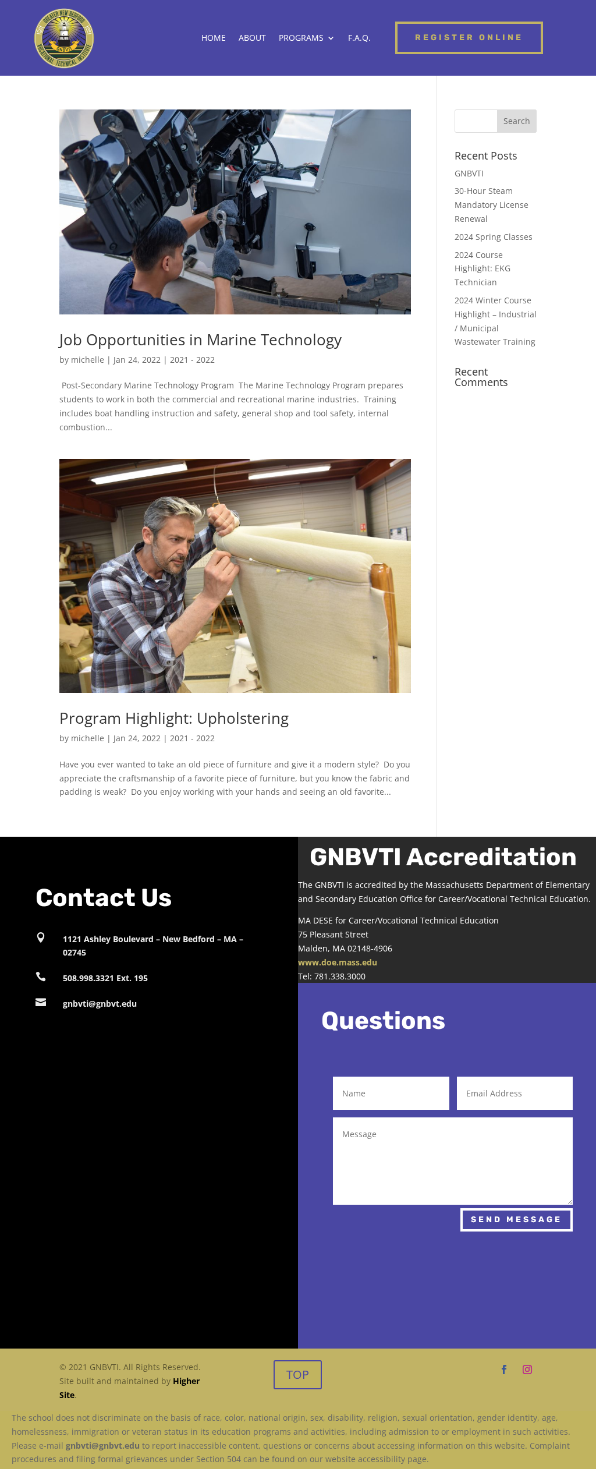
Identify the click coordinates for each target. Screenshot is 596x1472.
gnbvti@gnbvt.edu (100, 1003)
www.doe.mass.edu (337, 962)
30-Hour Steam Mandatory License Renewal (491, 204)
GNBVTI (469, 173)
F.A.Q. (359, 38)
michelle (87, 359)
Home (213, 38)
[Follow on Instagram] (527, 1369)
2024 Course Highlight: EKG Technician (482, 268)
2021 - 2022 (192, 359)
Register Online (469, 38)
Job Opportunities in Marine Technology (200, 339)
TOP (297, 1374)
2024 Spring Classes (494, 236)
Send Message (516, 1220)
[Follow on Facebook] (504, 1369)
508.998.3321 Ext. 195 (105, 977)
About (252, 38)
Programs (301, 38)
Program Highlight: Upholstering (174, 717)
